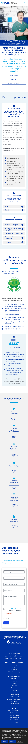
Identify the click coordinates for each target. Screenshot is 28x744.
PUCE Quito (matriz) (14, 710)
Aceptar (4, 741)
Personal (14, 685)
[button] (14, 75)
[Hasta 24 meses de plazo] (11, 315)
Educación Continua (14, 672)
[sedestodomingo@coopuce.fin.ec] (13, 326)
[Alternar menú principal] (24, 3)
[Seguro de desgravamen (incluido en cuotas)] (14, 323)
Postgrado (14, 669)
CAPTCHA (6, 618)
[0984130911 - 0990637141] (11, 329)
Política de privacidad (16, 608)
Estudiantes (14, 681)
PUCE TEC (14, 665)
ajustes (3, 738)
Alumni (14, 683)
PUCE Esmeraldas (14, 717)
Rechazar (12, 741)
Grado (14, 667)
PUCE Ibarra (14, 719)
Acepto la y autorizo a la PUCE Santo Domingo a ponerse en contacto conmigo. (15, 611)
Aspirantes (14, 678)
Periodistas (14, 690)
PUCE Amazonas (14, 715)
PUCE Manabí (14, 722)
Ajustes (19, 741)
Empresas (14, 688)
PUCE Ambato (14, 713)
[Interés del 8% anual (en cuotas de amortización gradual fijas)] (14, 318)
